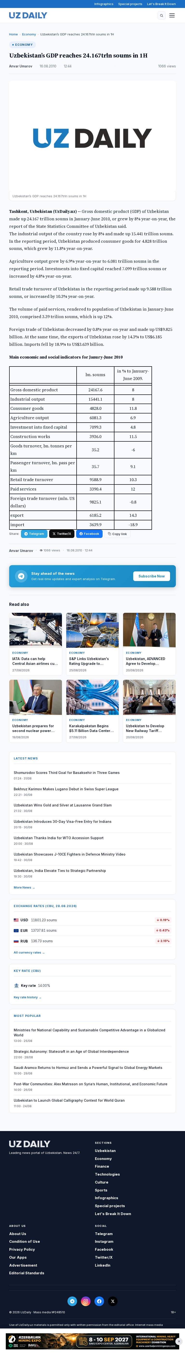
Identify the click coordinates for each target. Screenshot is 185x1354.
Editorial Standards (26, 1273)
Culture (101, 1182)
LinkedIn (102, 1265)
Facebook (91, 534)
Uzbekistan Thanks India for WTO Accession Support (59, 838)
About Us (17, 1233)
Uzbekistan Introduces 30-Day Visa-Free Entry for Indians (63, 821)
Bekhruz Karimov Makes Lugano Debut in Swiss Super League (66, 789)
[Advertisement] (92, 1341)
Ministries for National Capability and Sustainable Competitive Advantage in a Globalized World (89, 1032)
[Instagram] (86, 1301)
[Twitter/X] (113, 1301)
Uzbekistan (105, 1150)
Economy (29, 34)
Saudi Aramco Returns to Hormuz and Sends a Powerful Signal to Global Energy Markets (88, 1068)
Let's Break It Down (161, 4)
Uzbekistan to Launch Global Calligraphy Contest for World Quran (69, 1100)
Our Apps (18, 1257)
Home (13, 34)
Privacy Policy (22, 1249)
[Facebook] (99, 1301)
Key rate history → (28, 997)
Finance (102, 1166)
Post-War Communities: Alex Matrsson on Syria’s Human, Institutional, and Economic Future (90, 1084)
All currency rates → (29, 952)
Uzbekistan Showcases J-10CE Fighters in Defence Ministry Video (70, 854)
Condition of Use (24, 1241)
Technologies (107, 1174)
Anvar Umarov (20, 66)
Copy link (119, 534)
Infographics (103, 4)
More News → (24, 887)
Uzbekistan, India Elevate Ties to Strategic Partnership (60, 871)
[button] (162, 15)
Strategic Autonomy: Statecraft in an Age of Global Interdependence (71, 1051)
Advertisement (23, 1265)
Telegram (36, 534)
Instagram (104, 1241)
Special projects (130, 4)
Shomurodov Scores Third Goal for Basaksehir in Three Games (67, 773)
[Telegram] (72, 1301)
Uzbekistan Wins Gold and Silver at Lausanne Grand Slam (63, 805)
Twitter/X (64, 534)
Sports (101, 1190)
